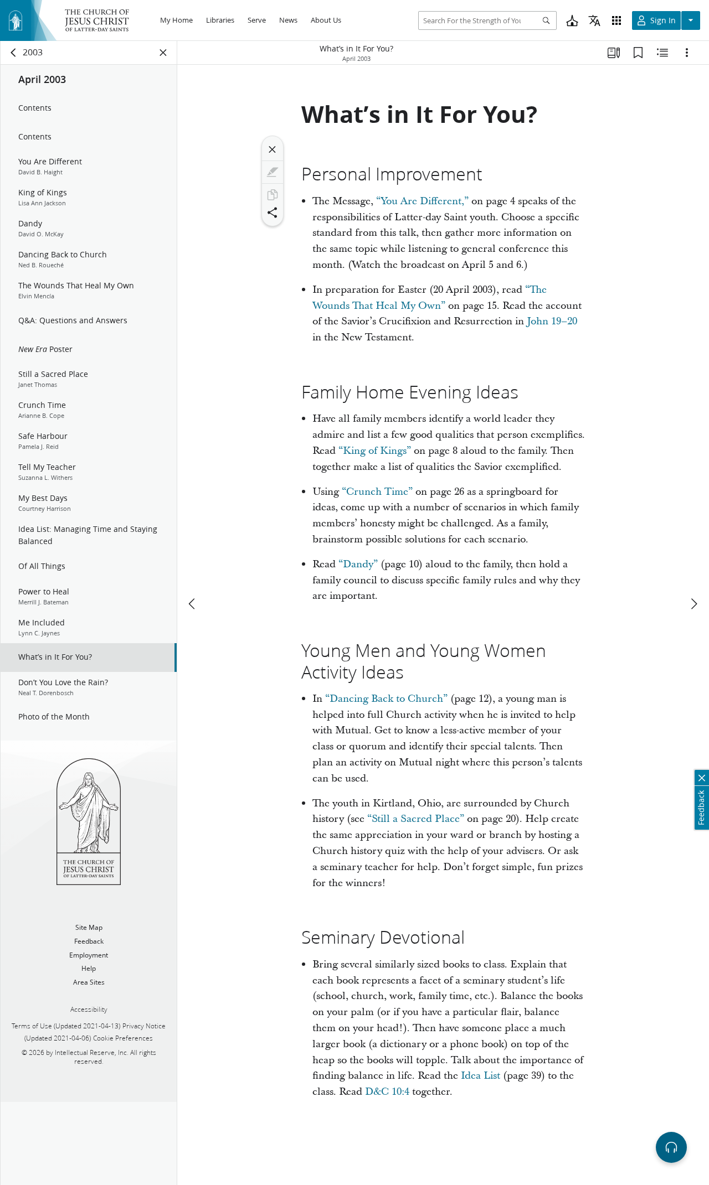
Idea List (480, 1076)
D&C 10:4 (387, 1092)
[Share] (272, 212)
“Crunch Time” (377, 492)
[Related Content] (662, 52)
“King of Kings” (374, 451)
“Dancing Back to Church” (386, 699)
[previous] (193, 604)
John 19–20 (552, 321)
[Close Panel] (163, 52)
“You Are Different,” (422, 201)
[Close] (272, 149)
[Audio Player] (671, 1147)
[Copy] (272, 195)
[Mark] (272, 172)
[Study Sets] (614, 52)
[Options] (687, 52)
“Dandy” (358, 564)
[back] (14, 52)
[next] (693, 604)
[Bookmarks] (638, 52)
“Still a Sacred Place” (415, 819)
